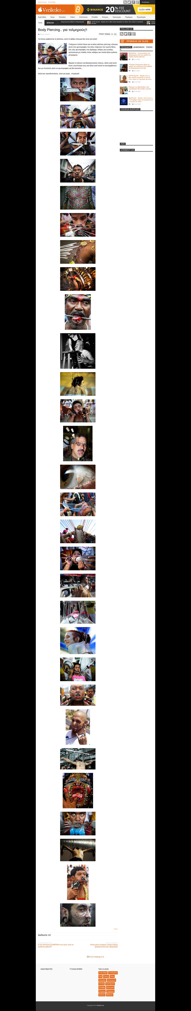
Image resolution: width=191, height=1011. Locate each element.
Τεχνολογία (141, 17)
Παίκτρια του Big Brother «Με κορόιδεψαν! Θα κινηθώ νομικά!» (140, 22)
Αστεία (101, 984)
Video (72, 17)
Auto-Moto (42, 17)
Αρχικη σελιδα (42, 2)
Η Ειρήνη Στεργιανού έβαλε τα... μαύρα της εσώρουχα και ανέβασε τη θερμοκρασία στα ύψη (140, 66)
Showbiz (62, 17)
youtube (137, 2)
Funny (106, 976)
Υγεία (40, 23)
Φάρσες (110, 995)
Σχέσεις (102, 995)
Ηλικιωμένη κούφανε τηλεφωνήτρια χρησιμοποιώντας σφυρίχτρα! (104, 946)
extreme (47, 34)
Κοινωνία (110, 987)
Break (50, 23)
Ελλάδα (95, 17)
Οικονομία (117, 17)
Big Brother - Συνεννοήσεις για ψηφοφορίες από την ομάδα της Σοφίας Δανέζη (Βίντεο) (140, 55)
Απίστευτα (83, 17)
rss (125, 2)
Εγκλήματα (110, 984)
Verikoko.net (100, 1005)
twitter (129, 2)
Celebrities (113, 973)
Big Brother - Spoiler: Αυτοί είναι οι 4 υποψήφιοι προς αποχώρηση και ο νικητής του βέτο (141, 99)
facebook (133, 2)
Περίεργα (128, 17)
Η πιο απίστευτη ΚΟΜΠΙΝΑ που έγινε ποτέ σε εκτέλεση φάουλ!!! (56, 946)
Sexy (52, 17)
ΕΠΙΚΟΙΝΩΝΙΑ (52, 2)
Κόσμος (105, 17)
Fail (100, 976)
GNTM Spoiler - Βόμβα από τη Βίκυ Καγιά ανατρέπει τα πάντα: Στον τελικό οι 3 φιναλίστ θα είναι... (90, 22)
